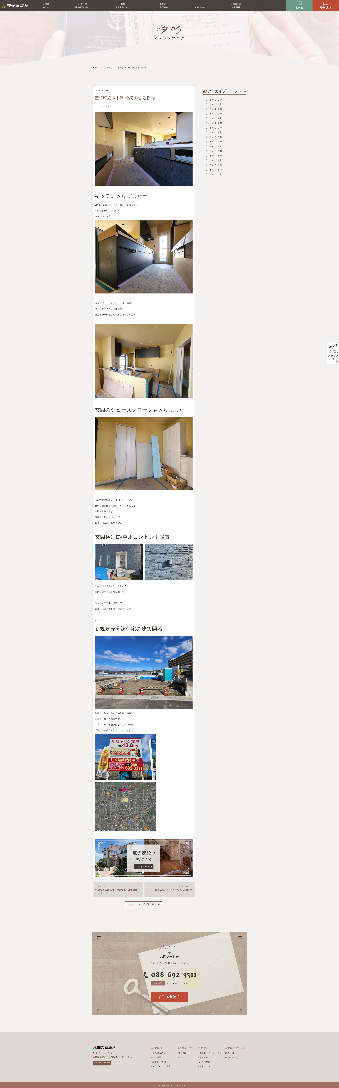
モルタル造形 (232, 1057)
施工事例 (182, 1053)
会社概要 (156, 1057)
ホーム (97, 68)
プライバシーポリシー (163, 1066)
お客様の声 (205, 1062)
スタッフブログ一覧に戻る (143, 904)
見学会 (299, 7)
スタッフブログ (207, 1066)
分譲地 (181, 1057)
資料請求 (325, 7)
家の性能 (229, 1053)
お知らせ (109, 68)
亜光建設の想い (160, 1053)
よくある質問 (159, 1062)
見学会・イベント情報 (210, 1053)
